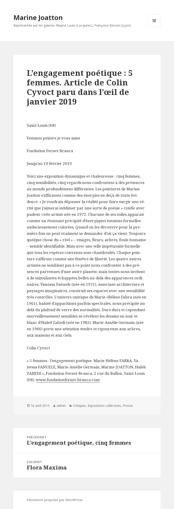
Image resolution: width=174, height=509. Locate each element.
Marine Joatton (38, 17)
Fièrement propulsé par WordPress (55, 500)
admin (61, 405)
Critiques (79, 405)
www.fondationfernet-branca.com (68, 379)
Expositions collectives (104, 405)
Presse (128, 405)
